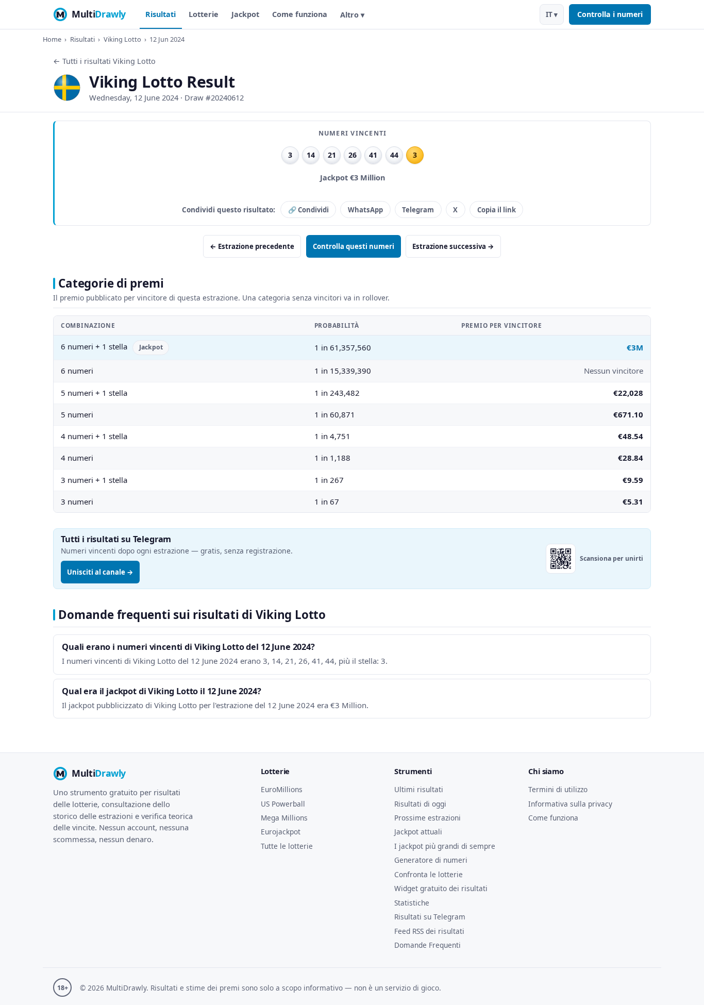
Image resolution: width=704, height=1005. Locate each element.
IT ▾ (552, 14)
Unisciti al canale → (100, 572)
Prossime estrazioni (427, 818)
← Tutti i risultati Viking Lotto (104, 61)
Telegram (418, 209)
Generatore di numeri (430, 860)
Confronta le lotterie (428, 874)
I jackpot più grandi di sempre (444, 846)
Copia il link (496, 209)
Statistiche (411, 903)
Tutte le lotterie (287, 846)
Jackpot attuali (418, 831)
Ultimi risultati (418, 789)
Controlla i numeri (610, 14)
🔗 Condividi (308, 209)
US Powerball (283, 804)
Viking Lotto (122, 39)
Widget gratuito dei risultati (441, 888)
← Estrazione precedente (252, 246)
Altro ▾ (352, 15)
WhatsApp (365, 209)
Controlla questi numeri (353, 246)
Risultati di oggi (420, 804)
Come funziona (299, 14)
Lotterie (204, 14)
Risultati (160, 14)
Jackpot (245, 14)
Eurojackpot (280, 831)
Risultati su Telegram (429, 917)
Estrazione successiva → (453, 246)
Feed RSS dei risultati (429, 931)
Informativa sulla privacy (570, 804)
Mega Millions (284, 818)
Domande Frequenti (427, 945)
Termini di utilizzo (558, 789)
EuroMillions (282, 789)
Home (52, 39)
